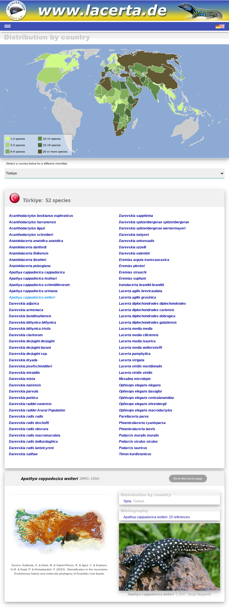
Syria (127, 501)
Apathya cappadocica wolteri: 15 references (156, 517)
